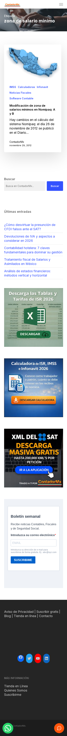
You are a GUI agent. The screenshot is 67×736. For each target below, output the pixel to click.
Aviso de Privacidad (19, 612)
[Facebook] (21, 657)
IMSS (12, 86)
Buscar (55, 186)
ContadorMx (16, 141)
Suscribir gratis (47, 612)
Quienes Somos (15, 690)
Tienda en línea (25, 616)
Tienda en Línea (16, 686)
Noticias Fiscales (20, 92)
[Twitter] (29, 658)
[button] (61, 4)
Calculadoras (26, 86)
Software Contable (21, 98)
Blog (7, 616)
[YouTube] (38, 658)
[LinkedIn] (46, 658)
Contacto (46, 616)
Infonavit (42, 86)
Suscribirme (12, 694)
